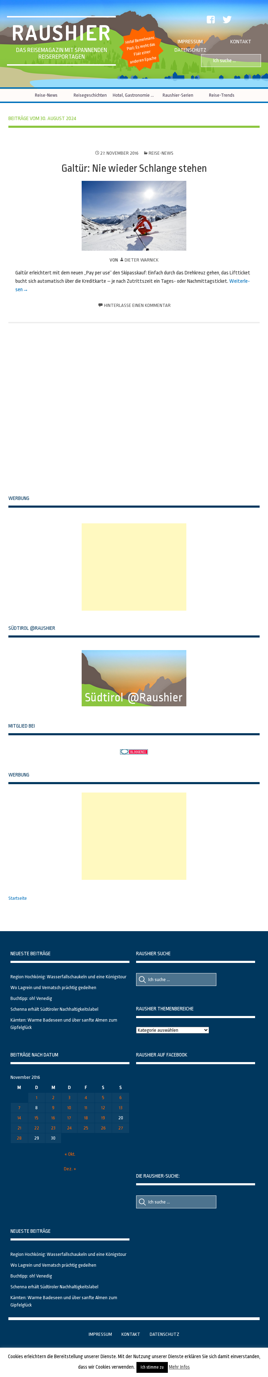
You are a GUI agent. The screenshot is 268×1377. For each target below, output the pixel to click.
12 (103, 1107)
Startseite (17, 898)
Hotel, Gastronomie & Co (134, 95)
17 (69, 1117)
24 (69, 1128)
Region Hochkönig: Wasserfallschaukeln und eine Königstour (68, 976)
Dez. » (70, 1168)
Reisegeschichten (90, 95)
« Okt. (70, 1154)
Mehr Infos (179, 1367)
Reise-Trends (221, 95)
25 (85, 1128)
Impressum (190, 42)
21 (19, 1128)
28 (19, 1138)
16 (53, 1117)
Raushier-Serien (178, 95)
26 (103, 1128)
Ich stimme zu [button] (152, 1367)
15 (36, 1117)
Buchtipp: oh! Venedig (31, 998)
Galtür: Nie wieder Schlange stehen (134, 168)
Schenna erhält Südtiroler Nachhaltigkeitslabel (54, 1009)
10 (69, 1107)
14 (19, 1117)
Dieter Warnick (141, 260)
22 (36, 1128)
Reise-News (46, 95)
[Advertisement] (134, 567)
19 (103, 1117)
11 (85, 1107)
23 (53, 1128)
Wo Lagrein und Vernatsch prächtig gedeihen (53, 987)
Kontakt (240, 42)
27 (120, 1128)
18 (86, 1117)
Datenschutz (190, 50)
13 (120, 1107)
